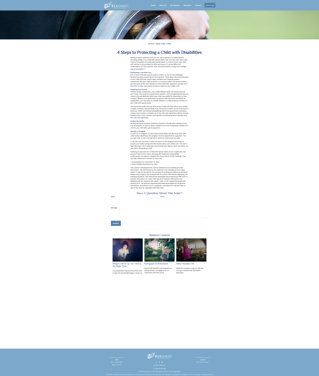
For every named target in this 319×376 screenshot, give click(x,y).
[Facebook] (156, 362)
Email (162, 197)
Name (113, 197)
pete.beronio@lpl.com (159, 365)
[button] (153, 5)
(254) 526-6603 (204, 362)
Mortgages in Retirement (156, 263)
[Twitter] (159, 362)
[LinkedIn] (162, 362)
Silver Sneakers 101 (185, 263)
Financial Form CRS (161, 368)
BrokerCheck (176, 371)
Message (114, 208)
